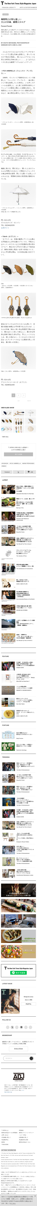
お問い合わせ (5, 1135)
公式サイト (5, 228)
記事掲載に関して (23, 1137)
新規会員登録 (18, 1049)
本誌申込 (28, 1004)
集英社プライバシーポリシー (26, 1132)
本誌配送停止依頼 (23, 1139)
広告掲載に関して (6, 1137)
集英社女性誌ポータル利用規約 (9, 1132)
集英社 (3, 1142)
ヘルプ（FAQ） (23, 1135)
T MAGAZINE (5, 1144)
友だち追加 (18, 454)
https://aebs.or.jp (8, 1092)
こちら (22, 1090)
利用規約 (21, 1130)
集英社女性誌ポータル (24, 1142)
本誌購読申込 (5, 1139)
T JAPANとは (5, 1130)
